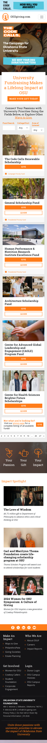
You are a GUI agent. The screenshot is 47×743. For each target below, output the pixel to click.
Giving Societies (12, 651)
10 (28, 436)
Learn (23, 213)
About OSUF (33, 640)
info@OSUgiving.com (27, 709)
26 (36, 436)
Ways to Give (11, 643)
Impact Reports (34, 648)
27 (40, 436)
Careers (31, 644)
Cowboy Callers (12, 674)
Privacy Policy (9, 713)
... (32, 436)
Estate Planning (13, 656)
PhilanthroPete (12, 647)
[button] (9, 457)
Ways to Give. (23, 117)
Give (23, 167)
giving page (18, 423)
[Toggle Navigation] (41, 17)
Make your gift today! (23, 98)
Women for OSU (13, 670)
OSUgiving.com (20, 16)
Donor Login (33, 670)
